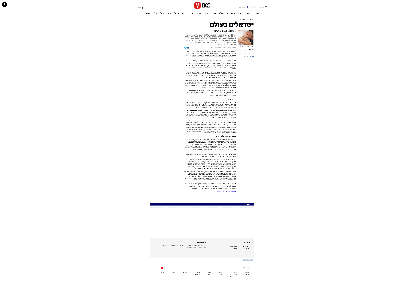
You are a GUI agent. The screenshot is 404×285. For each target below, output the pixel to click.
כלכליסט (185, 272)
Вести (163, 272)
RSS (235, 248)
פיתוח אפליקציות (191, 248)
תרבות (247, 279)
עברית (165, 245)
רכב (210, 277)
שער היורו (188, 245)
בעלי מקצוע (173, 245)
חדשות (247, 272)
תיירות (209, 272)
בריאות (235, 272)
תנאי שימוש (247, 248)
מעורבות (197, 275)
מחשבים (235, 275)
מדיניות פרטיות (246, 246)
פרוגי (173, 272)
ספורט (247, 277)
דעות (221, 275)
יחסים (198, 272)
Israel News (233, 246)
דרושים (181, 245)
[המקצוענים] (248, 261)
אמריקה (251, 19)
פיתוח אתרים (202, 248)
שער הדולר (197, 245)
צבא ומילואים (243, 19)
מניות (204, 245)
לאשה (198, 277)
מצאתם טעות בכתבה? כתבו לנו (226, 191)
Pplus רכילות (233, 277)
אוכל (209, 275)
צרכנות (220, 277)
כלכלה (247, 275)
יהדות (220, 272)
